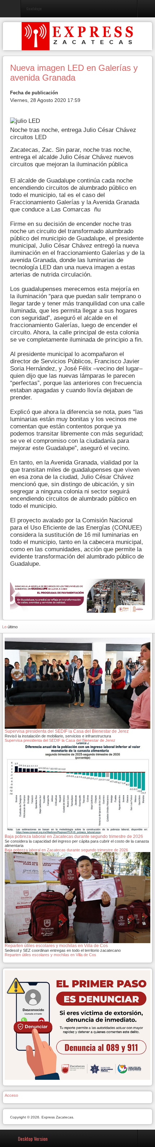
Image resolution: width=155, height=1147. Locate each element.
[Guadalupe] (77, 595)
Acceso (11, 1095)
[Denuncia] (77, 1025)
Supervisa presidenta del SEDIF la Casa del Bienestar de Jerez (60, 740)
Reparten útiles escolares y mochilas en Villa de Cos (50, 955)
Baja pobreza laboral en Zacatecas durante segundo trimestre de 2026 (66, 850)
